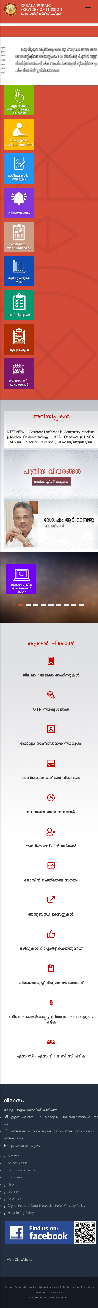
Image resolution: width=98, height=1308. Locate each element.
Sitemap (13, 1156)
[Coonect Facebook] (51, 1235)
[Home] (34, 9)
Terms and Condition (22, 1170)
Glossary (14, 1192)
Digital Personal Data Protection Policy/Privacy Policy (46, 1206)
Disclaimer (15, 1177)
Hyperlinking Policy (21, 1213)
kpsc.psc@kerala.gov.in (26, 1146)
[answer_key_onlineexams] (21, 579)
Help (11, 1184)
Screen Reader (18, 1163)
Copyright (15, 1199)
